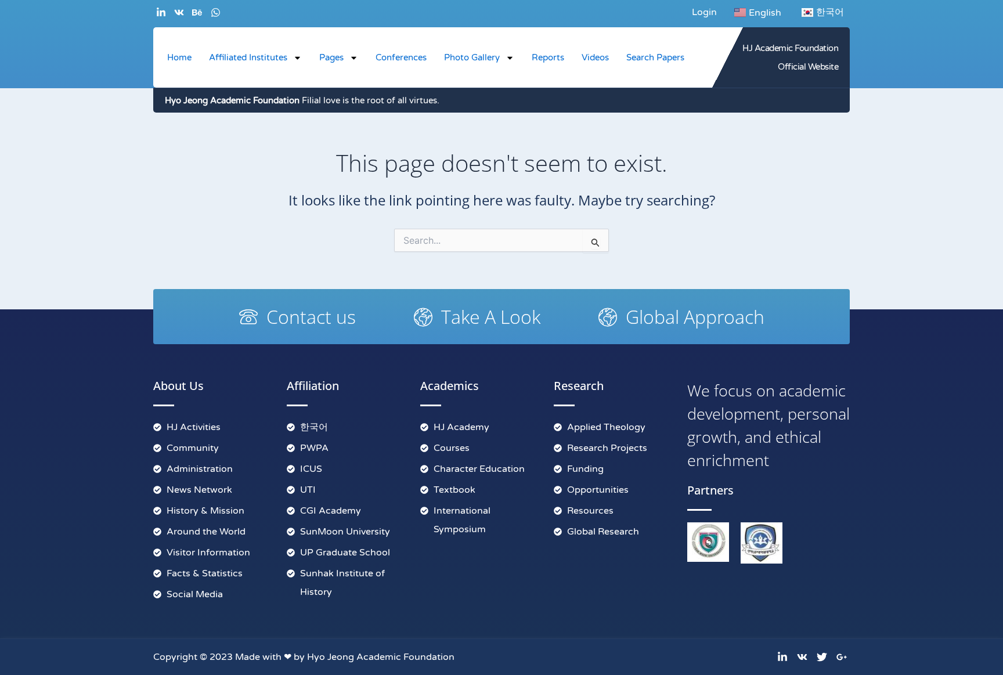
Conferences (401, 57)
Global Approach (695, 316)
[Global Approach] (607, 317)
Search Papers (655, 57)
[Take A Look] (423, 317)
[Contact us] (248, 317)
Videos (595, 57)
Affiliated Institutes (248, 57)
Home (179, 57)
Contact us (311, 316)
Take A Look (490, 316)
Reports (548, 57)
